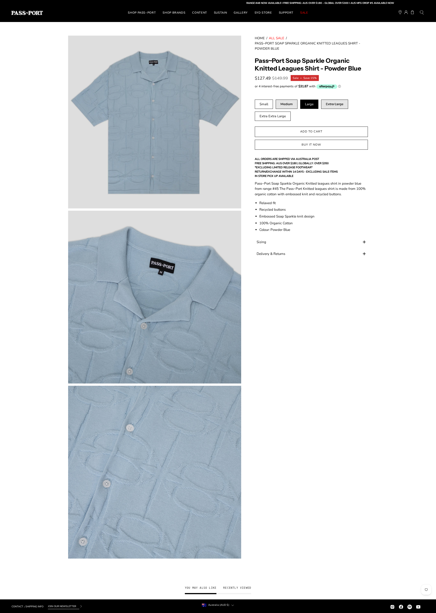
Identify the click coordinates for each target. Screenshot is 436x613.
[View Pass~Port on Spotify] (409, 606)
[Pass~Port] (27, 13)
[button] (422, 13)
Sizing (261, 242)
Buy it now (311, 145)
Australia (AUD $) (218, 605)
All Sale (276, 38)
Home (260, 38)
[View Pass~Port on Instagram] (392, 606)
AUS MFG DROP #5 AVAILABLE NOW (347, 3)
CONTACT (17, 606)
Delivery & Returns (271, 254)
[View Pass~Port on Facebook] (401, 606)
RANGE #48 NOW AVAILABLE (238, 3)
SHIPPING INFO (34, 606)
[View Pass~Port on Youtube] (418, 606)
